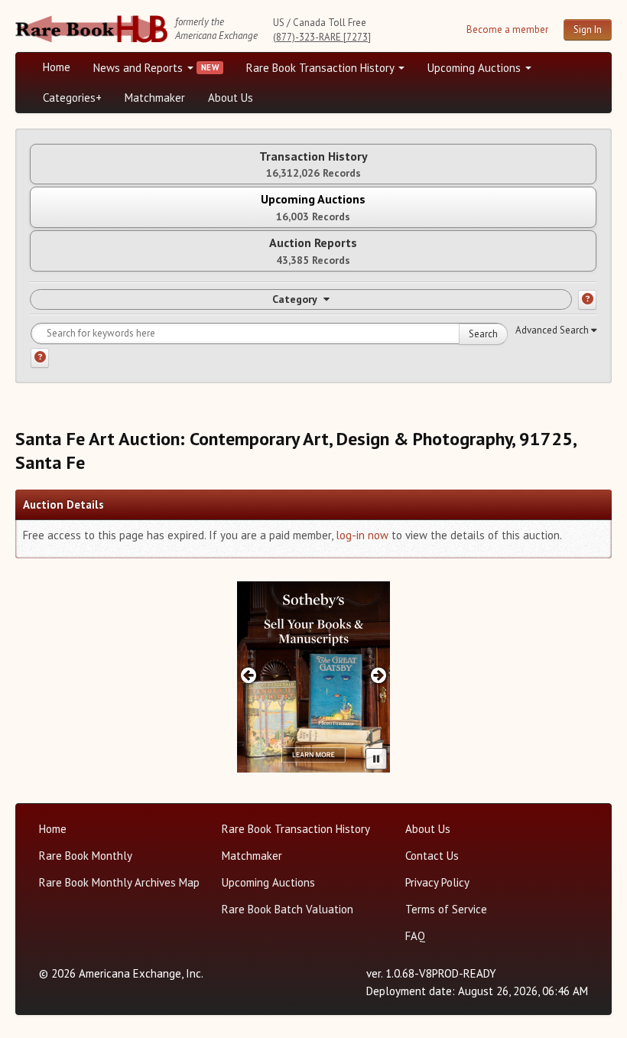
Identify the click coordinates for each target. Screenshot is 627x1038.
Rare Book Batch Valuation (287, 909)
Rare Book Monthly (85, 855)
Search (483, 333)
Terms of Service (446, 909)
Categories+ (72, 97)
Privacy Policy (437, 882)
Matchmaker (155, 97)
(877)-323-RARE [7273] (322, 37)
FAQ (415, 936)
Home (56, 67)
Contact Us (432, 855)
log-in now (362, 535)
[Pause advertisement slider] (376, 759)
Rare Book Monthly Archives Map (119, 882)
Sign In (587, 29)
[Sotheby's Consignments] (313, 677)
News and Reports (139, 67)
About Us (230, 97)
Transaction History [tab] (313, 164)
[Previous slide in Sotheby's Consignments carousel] (248, 675)
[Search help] (40, 358)
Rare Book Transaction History (321, 67)
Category (294, 299)
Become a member (507, 29)
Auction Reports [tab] (313, 250)
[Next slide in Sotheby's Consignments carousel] (379, 675)
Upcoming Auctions (475, 67)
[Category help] (587, 300)
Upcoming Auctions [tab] (313, 207)
